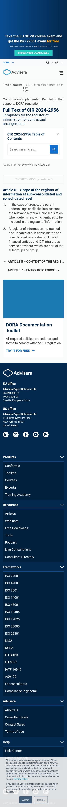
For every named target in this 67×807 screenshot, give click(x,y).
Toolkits (10, 473)
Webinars (11, 521)
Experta (10, 487)
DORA (9, 648)
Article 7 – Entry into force (31, 270)
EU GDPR (11, 655)
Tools (9, 535)
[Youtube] (36, 434)
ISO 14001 (12, 597)
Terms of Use (14, 731)
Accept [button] (25, 799)
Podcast (11, 542)
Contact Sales (15, 724)
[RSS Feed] (46, 434)
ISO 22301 (12, 633)
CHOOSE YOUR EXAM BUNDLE (33, 53)
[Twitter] (16, 434)
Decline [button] (41, 799)
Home (6, 85)
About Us (11, 710)
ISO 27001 (12, 576)
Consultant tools (16, 717)
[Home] (13, 72)
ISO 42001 (12, 583)
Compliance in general (21, 691)
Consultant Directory (19, 557)
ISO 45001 (12, 605)
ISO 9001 (11, 590)
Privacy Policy (20, 778)
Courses (11, 480)
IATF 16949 (13, 669)
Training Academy (18, 494)
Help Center (13, 751)
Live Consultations (18, 549)
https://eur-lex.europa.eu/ (35, 165)
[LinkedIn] (6, 434)
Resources (17, 85)
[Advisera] (17, 373)
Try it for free (18, 350)
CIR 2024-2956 (26, 88)
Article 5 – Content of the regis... (36, 261)
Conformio (12, 466)
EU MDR (11, 662)
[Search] (48, 62)
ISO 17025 (12, 619)
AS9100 (10, 676)
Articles (10, 513)
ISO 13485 (12, 612)
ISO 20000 (12, 626)
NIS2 (8, 641)
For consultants (16, 684)
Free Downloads (16, 528)
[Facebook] (26, 434)
